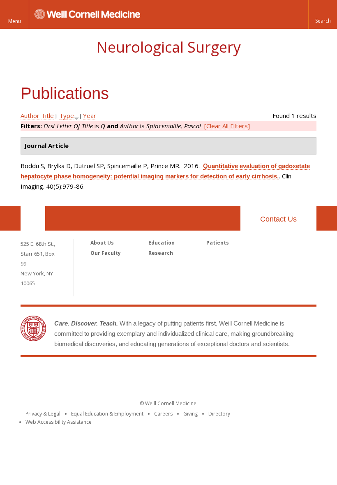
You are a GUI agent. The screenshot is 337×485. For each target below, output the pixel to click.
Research (160, 252)
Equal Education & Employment (107, 413)
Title (47, 115)
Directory (219, 413)
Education (161, 242)
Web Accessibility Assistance (58, 421)
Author (30, 115)
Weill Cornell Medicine (168, 374)
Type (66, 115)
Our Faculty (105, 252)
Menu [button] (14, 21)
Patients (217, 242)
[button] (322, 14)
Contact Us (278, 219)
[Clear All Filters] (227, 126)
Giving (190, 413)
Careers (163, 413)
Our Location (33, 218)
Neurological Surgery (168, 47)
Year (89, 115)
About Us (102, 242)
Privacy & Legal (42, 413)
